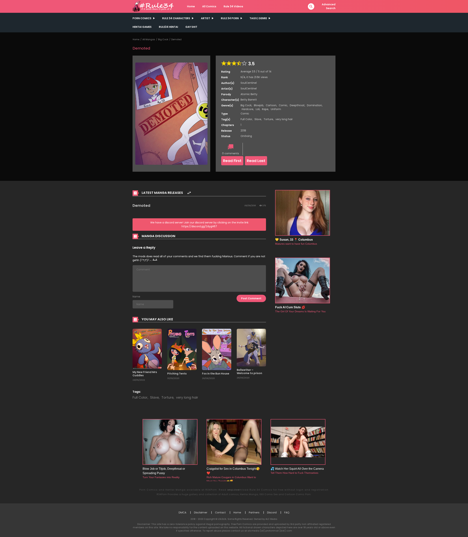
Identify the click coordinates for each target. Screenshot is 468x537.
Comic (283, 105)
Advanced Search (328, 6)
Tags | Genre (258, 18)
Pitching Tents (177, 373)
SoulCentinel (249, 83)
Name (136, 296)
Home (191, 6)
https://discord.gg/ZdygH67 (199, 226)
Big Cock (163, 39)
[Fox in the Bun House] (216, 349)
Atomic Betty (249, 94)
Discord (272, 512)
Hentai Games (142, 27)
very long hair (284, 119)
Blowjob (258, 105)
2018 (243, 130)
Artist (205, 18)
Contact (220, 512)
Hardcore (247, 109)
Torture (268, 119)
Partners (254, 512)
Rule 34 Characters (176, 18)
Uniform (276, 109)
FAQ (286, 512)
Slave (257, 119)
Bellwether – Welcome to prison (249, 371)
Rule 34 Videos (233, 6)
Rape (265, 109)
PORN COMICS (142, 18)
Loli (258, 109)
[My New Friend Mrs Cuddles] (147, 348)
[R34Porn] (154, 6)
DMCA (182, 512)
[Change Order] (189, 193)
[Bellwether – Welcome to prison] (251, 347)
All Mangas (148, 39)
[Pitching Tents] (182, 349)
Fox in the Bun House (215, 373)
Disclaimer (200, 512)
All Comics (209, 6)
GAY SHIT (191, 27)
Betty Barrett (249, 99)
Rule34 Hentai (168, 27)
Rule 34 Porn (230, 18)
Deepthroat (297, 105)
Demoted (176, 39)
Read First (232, 160)
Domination (314, 105)
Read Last (256, 160)
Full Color (246, 119)
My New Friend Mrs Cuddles (145, 373)
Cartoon (271, 105)
